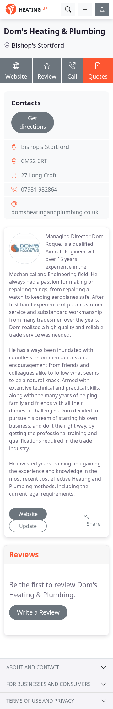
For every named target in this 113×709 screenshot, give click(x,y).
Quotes (98, 76)
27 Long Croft (39, 175)
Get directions (32, 122)
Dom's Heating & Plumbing (54, 31)
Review (47, 76)
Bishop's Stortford (38, 45)
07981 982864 (39, 189)
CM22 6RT (34, 161)
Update (28, 526)
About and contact (32, 667)
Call (72, 76)
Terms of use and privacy (40, 700)
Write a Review (38, 612)
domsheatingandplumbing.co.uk (55, 212)
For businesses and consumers (48, 684)
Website (16, 76)
